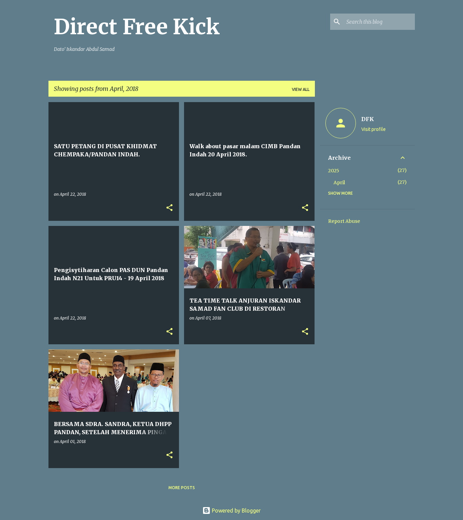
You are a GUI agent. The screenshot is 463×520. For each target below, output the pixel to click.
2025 (333, 171)
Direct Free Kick (137, 27)
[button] (169, 208)
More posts (181, 487)
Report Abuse (344, 221)
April (339, 182)
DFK (367, 119)
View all (300, 89)
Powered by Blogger (235, 510)
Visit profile (373, 129)
